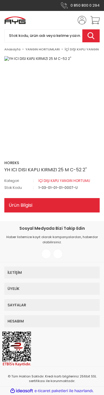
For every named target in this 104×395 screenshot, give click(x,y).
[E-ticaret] (51, 391)
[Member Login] (80, 20)
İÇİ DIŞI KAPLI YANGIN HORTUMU (64, 180)
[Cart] (93, 20)
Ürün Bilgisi (20, 205)
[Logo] (15, 20)
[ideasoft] (21, 391)
